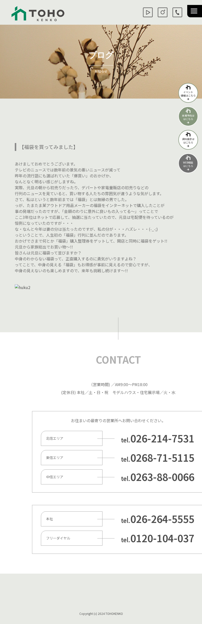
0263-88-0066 (162, 477)
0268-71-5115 (162, 457)
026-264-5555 (162, 519)
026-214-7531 (162, 438)
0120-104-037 (162, 538)
